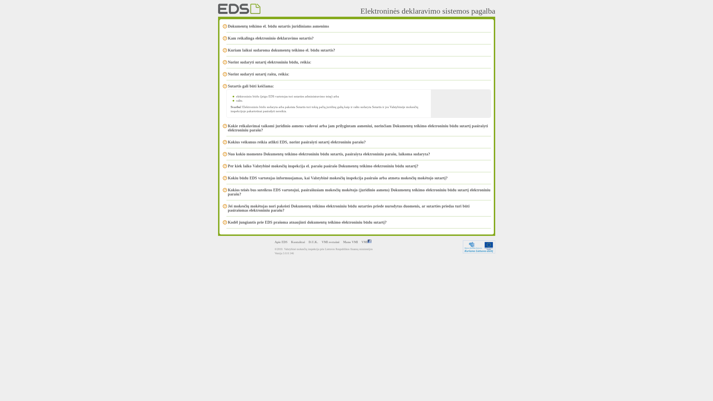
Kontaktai (298, 242)
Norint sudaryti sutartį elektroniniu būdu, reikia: (269, 62)
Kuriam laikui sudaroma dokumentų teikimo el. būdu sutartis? (281, 50)
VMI (365, 242)
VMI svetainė (331, 242)
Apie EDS (281, 242)
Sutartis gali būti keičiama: (251, 86)
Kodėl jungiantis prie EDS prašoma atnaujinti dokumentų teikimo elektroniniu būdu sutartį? (307, 222)
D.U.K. (313, 242)
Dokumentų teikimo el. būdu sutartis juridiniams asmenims (278, 26)
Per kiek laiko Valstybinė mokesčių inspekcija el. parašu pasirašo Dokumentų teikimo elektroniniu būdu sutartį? (323, 166)
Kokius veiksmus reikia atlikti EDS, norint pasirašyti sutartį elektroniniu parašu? (297, 142)
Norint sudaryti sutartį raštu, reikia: (258, 74)
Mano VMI (350, 242)
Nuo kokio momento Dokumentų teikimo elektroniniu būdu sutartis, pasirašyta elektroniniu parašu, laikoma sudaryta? (329, 154)
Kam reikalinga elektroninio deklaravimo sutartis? (271, 38)
